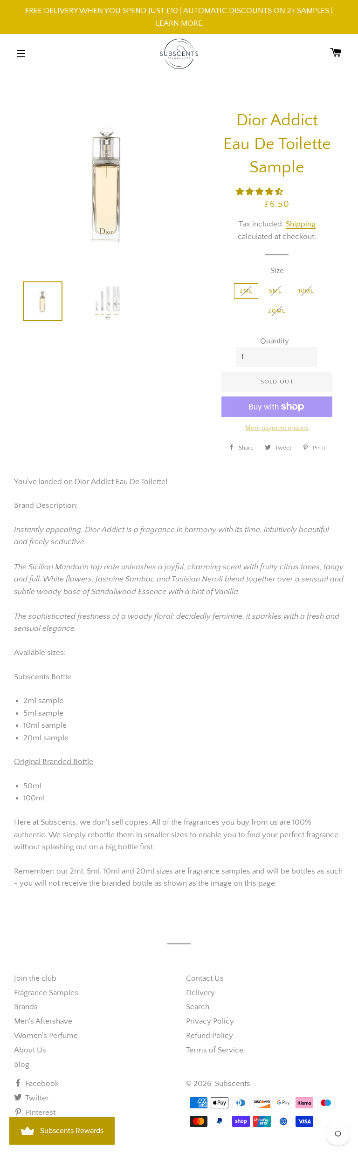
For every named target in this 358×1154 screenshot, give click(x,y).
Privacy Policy (210, 1021)
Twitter (36, 1098)
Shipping (301, 224)
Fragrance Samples (46, 993)
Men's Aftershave (43, 1021)
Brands (26, 1007)
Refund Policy (209, 1035)
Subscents (232, 1083)
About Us (30, 1050)
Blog (21, 1064)
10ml (306, 290)
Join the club (35, 978)
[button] (260, 192)
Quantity (274, 341)
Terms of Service (214, 1050)
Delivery (200, 993)
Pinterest (39, 1112)
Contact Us (205, 978)
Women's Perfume (46, 1035)
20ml (276, 310)
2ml (246, 290)
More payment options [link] (277, 428)
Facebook (41, 1083)
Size (277, 270)
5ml (275, 290)
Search (197, 1007)
